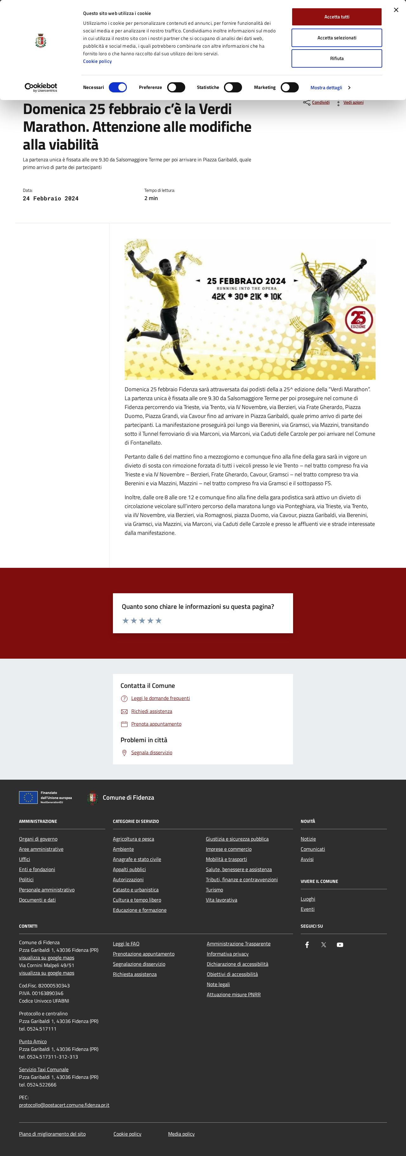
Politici (26, 879)
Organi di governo (38, 839)
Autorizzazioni (128, 879)
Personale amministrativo (47, 889)
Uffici (24, 859)
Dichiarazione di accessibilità (237, 964)
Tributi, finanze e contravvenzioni (242, 879)
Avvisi (307, 859)
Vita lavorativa (221, 900)
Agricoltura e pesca (133, 839)
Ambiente (123, 849)
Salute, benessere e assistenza (239, 869)
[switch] (176, 87)
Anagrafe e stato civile (137, 859)
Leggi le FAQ (126, 943)
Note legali (218, 984)
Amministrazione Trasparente (239, 943)
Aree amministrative (41, 849)
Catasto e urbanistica (136, 889)
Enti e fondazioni (37, 869)
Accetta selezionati (337, 37)
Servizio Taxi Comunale (44, 1069)
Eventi (308, 909)
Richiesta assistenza (135, 974)
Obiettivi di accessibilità (232, 974)
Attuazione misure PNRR (234, 994)
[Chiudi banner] (396, 10)
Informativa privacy (228, 954)
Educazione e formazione (140, 910)
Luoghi (308, 899)
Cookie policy (97, 61)
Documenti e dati (37, 900)
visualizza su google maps (46, 957)
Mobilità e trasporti (226, 859)
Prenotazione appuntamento (143, 954)
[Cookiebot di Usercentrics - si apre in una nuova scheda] (41, 87)
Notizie (308, 839)
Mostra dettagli (327, 87)
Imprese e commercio (229, 849)
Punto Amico (33, 1041)
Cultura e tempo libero (137, 900)
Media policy (181, 1134)
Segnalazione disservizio (139, 964)
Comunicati (313, 849)
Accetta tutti (337, 16)
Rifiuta (337, 58)
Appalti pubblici (129, 869)
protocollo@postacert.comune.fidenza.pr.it (64, 1105)
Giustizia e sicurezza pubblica (237, 839)
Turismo (214, 889)
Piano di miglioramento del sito (52, 1134)
